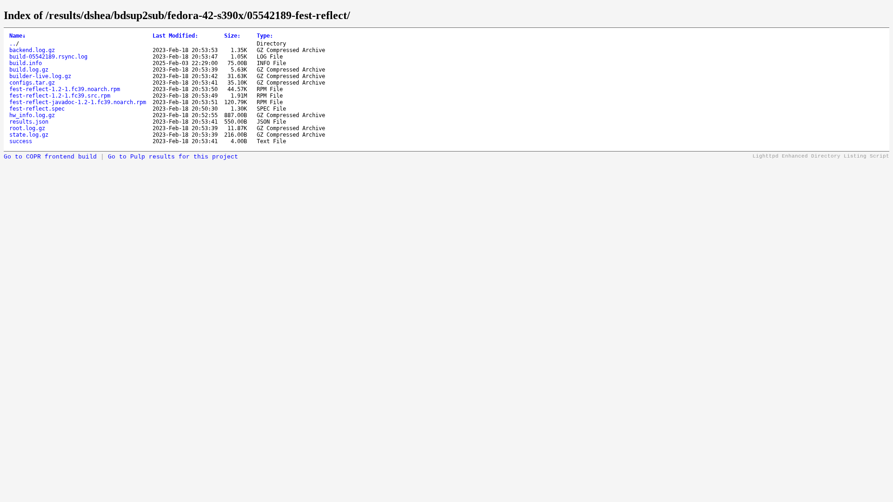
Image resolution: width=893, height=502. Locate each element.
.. (12, 43)
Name (17, 36)
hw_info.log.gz (32, 115)
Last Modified (175, 36)
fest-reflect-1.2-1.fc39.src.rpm (59, 95)
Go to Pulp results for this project (173, 156)
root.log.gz (27, 128)
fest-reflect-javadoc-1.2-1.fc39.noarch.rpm (77, 102)
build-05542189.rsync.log (48, 56)
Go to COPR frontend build (50, 156)
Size (232, 36)
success (20, 141)
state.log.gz (28, 135)
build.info (25, 63)
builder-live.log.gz (40, 76)
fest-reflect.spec (37, 109)
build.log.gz (28, 69)
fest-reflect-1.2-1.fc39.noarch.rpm (64, 89)
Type (265, 36)
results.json (28, 122)
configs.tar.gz (32, 82)
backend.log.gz (32, 50)
